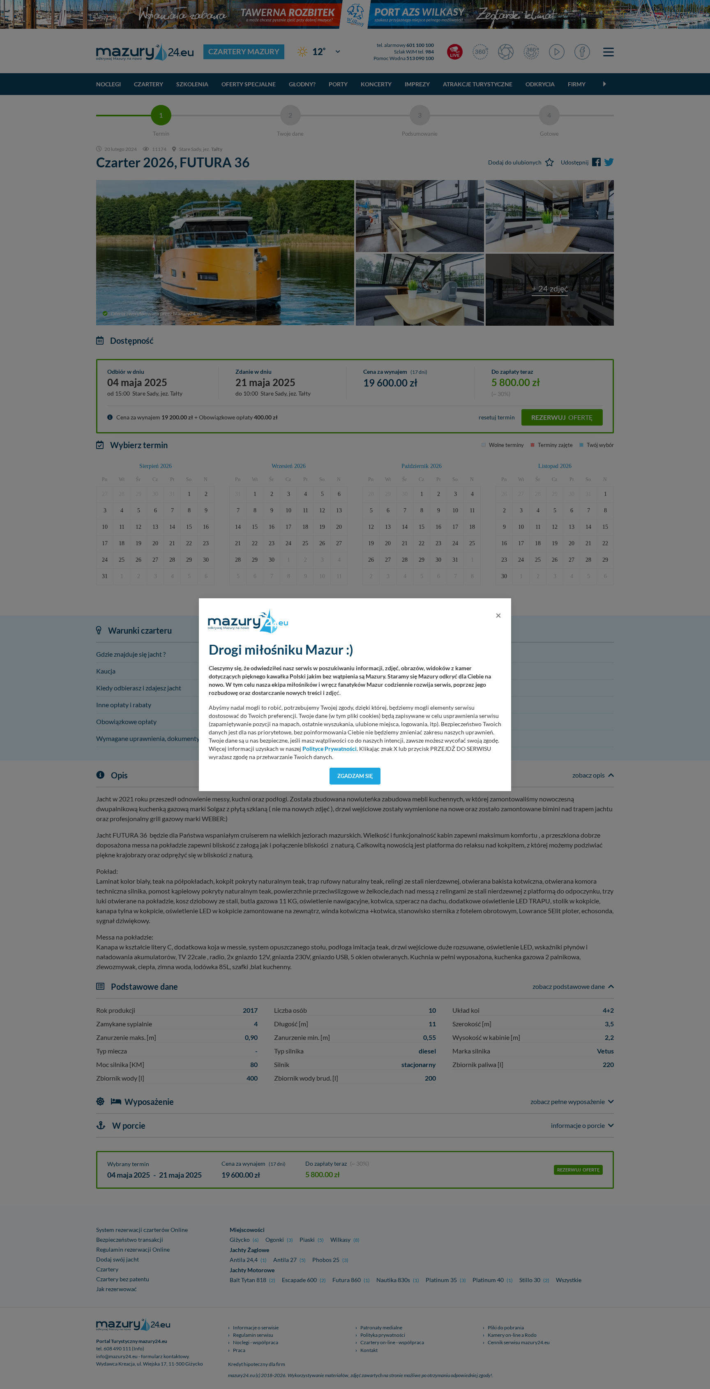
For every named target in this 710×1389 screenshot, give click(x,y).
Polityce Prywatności (329, 748)
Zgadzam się (355, 776)
